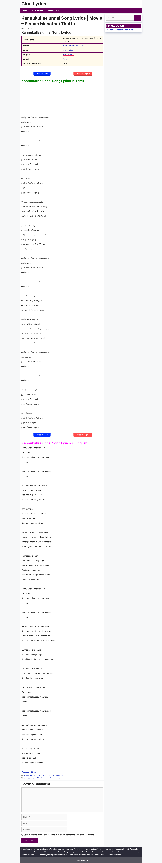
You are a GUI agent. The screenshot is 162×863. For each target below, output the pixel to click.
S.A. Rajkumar (69, 50)
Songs (47, 775)
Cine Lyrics (33, 3)
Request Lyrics (54, 10)
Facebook (119, 30)
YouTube (129, 30)
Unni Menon (68, 55)
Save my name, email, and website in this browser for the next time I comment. (59, 835)
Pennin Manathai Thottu (40, 778)
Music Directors (38, 10)
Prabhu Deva (69, 46)
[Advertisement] (62, 99)
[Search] (137, 18)
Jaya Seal (80, 46)
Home (25, 10)
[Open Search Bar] (139, 10)
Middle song (28, 775)
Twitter (109, 30)
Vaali (65, 59)
